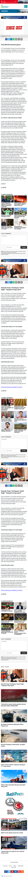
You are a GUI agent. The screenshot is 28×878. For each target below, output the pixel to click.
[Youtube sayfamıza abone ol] (12, 871)
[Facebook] (6, 39)
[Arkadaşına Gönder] (16, 39)
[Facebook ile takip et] (5, 871)
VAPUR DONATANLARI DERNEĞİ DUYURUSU (11, 387)
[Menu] (26, 6)
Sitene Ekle (13, 867)
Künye (10, 865)
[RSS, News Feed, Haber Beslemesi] (22, 871)
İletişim (14, 865)
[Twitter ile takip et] (9, 871)
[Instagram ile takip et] (19, 871)
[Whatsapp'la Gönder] (13, 39)
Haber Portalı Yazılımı (7, 876)
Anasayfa (5, 865)
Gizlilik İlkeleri (20, 865)
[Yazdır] (19, 39)
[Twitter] (9, 39)
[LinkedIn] (11, 39)
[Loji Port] (5, 6)
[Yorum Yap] (21, 39)
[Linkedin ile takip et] (15, 871)
